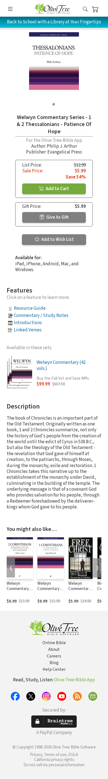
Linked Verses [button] (28, 330)
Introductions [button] (28, 322)
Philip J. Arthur (62, 146)
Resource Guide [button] (30, 308)
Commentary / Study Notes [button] (41, 315)
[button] (85, 9)
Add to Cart (57, 188)
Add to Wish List (57, 239)
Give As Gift (57, 217)
